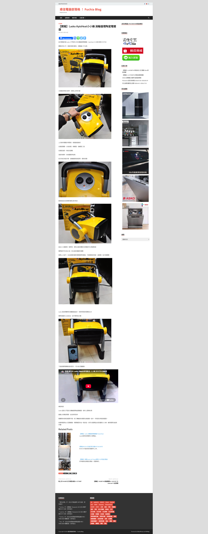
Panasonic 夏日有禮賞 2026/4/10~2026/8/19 (135, 80)
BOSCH (102, 502)
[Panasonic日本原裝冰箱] (135, 146)
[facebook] (145, 3)
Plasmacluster (108, 504)
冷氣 (109, 507)
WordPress (140, 531)
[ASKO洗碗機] (135, 201)
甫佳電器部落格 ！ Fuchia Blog (80, 9)
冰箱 (105, 507)
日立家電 (105, 511)
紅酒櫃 (110, 518)
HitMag (147, 531)
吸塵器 (113, 507)
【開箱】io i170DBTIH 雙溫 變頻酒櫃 (132, 75)
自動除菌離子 (94, 521)
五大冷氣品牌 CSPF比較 (76, 502)
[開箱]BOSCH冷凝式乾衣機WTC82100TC (91, 446)
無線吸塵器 (93, 518)
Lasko (65, 473)
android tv (96, 502)
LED (92, 504)
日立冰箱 (93, 511)
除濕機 (92, 523)
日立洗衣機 (111, 511)
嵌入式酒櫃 (101, 509)
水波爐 (92, 514)
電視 (102, 523)
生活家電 (60, 23)
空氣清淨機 (100, 518)
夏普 (92, 509)
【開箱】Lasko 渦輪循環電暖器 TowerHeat (91, 434)
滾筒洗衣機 (102, 516)
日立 (111, 509)
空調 (106, 518)
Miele (95, 504)
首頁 (61, 17)
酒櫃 (111, 521)
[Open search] (148, 18)
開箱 (69, 473)
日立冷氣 (99, 511)
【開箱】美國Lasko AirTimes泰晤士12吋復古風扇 (93, 459)
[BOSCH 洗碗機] (135, 229)
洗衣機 (102, 514)
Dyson (107, 502)
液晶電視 (107, 514)
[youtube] (147, 3)
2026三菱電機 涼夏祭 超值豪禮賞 (131, 78)
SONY (97, 507)
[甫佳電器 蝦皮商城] (132, 53)
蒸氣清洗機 (101, 521)
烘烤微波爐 (109, 516)
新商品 (107, 509)
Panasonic (101, 504)
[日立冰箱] (135, 118)
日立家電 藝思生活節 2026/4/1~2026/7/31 (134, 83)
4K (91, 502)
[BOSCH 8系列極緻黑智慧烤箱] (135, 173)
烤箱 (115, 516)
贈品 (107, 521)
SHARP (92, 507)
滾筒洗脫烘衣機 (94, 516)
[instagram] (149, 3)
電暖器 (72, 473)
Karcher (112, 502)
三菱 (102, 507)
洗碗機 (97, 514)
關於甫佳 (74, 17)
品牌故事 (67, 17)
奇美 (96, 509)
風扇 (75, 473)
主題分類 (82, 17)
